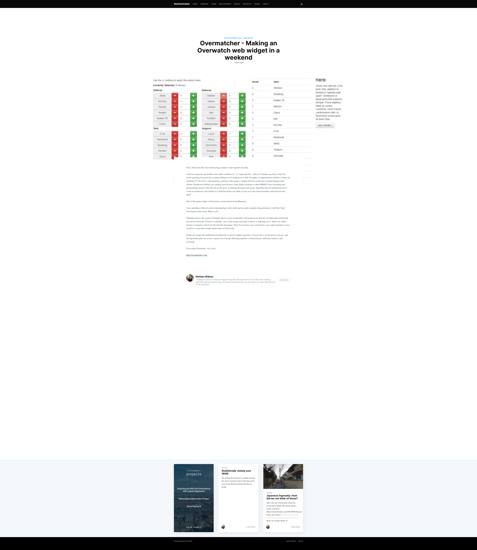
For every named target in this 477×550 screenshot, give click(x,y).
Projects (247, 4)
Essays (237, 4)
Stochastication (182, 4)
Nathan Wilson (204, 276)
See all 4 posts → (193, 527)
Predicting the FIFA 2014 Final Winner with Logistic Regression (193, 489)
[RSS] (301, 3)
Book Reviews (225, 4)
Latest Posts (291, 541)
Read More (285, 280)
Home (195, 4)
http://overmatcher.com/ (196, 255)
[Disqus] (238, 345)
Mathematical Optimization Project (194, 498)
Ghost (300, 541)
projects (248, 38)
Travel (257, 4)
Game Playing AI (194, 506)
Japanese (204, 4)
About (266, 4)
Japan (213, 4)
